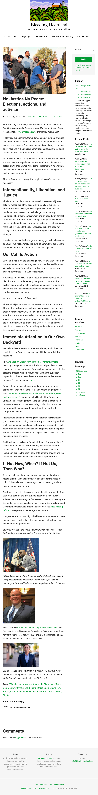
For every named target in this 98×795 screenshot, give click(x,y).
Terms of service (44, 788)
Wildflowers (79, 350)
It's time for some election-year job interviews (83, 263)
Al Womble (38, 684)
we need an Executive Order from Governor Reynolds (33, 362)
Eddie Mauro (50, 688)
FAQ (16, 36)
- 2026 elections (81, 371)
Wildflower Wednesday (62, 36)
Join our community (45, 758)
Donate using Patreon (83, 94)
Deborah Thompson (82, 191)
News (77, 346)
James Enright (80, 286)
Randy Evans (80, 239)
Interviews (79, 340)
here (33, 380)
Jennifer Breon (80, 154)
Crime (19, 688)
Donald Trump (29, 688)
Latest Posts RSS (40, 785)
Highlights (27, 36)
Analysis (78, 330)
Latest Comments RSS (56, 785)
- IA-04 (77, 389)
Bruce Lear (79, 268)
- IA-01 (77, 380)
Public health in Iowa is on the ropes (83, 248)
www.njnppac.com (26, 132)
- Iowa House (80, 392)
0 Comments (56, 116)
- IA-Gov (78, 374)
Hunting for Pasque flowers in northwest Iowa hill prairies (82, 281)
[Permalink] (3, 117)
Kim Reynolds (29, 691)
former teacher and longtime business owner (38, 627)
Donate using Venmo (82, 91)
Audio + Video (83, 36)
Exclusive (78, 337)
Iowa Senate (16, 691)
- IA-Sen (78, 377)
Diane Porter (79, 219)
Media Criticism (80, 343)
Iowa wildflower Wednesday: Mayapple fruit (83, 213)
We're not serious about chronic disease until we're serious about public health (83, 184)
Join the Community (83, 65)
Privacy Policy (32, 788)
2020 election (15, 684)
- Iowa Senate (80, 395)
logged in (19, 737)
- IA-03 (77, 386)
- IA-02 (77, 383)
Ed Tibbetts (79, 204)
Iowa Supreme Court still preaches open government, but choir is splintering (83, 231)
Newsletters (41, 36)
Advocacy (27, 684)
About (7, 36)
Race (39, 691)
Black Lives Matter (52, 684)
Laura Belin (79, 171)
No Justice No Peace (38, 116)
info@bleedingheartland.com (82, 761)
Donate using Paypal (82, 97)
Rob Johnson (49, 691)
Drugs (40, 688)
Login (83, 59)
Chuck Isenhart (80, 254)
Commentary (9, 688)
